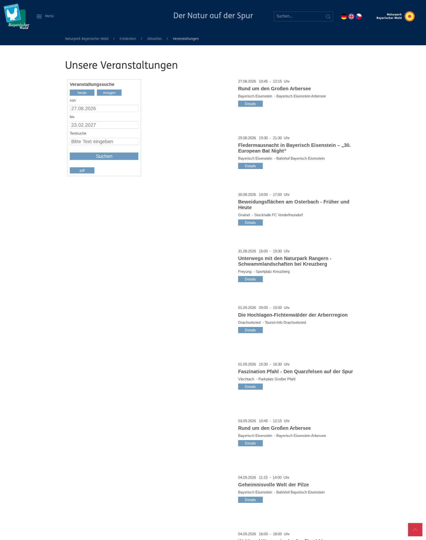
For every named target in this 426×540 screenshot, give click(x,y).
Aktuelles (154, 39)
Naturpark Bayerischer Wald (86, 39)
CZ (359, 16)
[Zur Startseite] (16, 16)
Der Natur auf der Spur (213, 16)
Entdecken (128, 39)
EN (351, 16)
